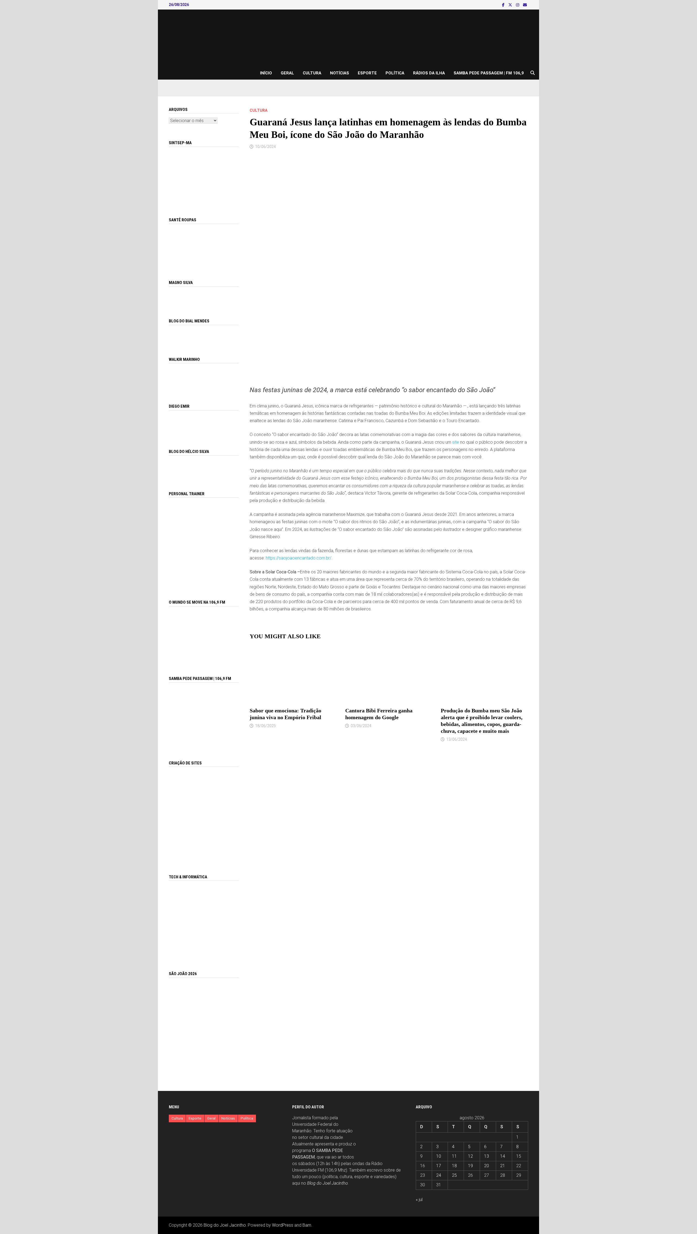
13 (486, 1156)
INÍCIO (266, 73)
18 (454, 1165)
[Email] (525, 4)
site (455, 442)
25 (454, 1175)
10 (438, 1156)
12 (470, 1156)
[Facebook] (504, 4)
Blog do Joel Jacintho (327, 1183)
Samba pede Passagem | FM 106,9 (489, 73)
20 (486, 1165)
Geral (287, 73)
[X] (511, 4)
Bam (306, 1225)
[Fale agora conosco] (204, 814)
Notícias (339, 73)
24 (438, 1175)
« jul (419, 1199)
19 (470, 1165)
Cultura (312, 73)
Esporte (367, 73)
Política (395, 73)
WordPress (282, 1225)
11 (454, 1156)
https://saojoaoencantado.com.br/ (298, 558)
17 (438, 1165)
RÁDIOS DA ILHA (429, 73)
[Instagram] (518, 4)
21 (502, 1165)
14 (502, 1156)
